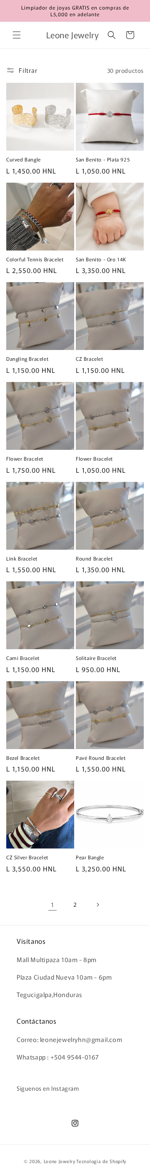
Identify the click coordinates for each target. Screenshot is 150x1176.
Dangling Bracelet (27, 358)
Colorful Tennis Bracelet (34, 259)
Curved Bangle (23, 159)
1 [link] (52, 904)
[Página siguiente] (97, 905)
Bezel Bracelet (23, 757)
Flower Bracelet (24, 458)
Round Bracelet (94, 558)
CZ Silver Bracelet (27, 857)
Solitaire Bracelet (96, 658)
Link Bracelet (22, 558)
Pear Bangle (90, 857)
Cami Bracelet (23, 658)
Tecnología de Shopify (101, 1161)
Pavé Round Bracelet (100, 757)
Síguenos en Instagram (48, 1088)
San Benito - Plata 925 (103, 159)
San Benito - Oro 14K (101, 259)
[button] (17, 35)
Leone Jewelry (59, 1161)
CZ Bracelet (89, 358)
